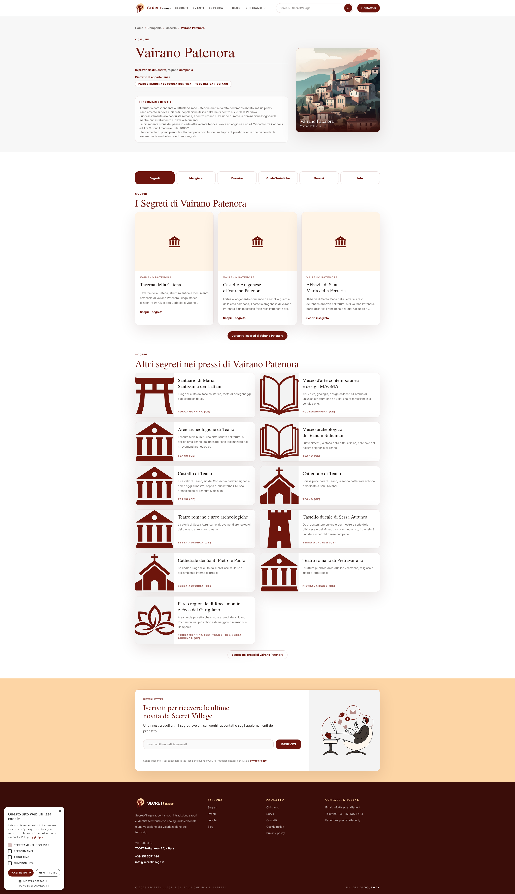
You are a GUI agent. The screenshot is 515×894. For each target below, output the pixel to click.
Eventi (198, 7)
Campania (186, 70)
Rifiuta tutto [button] (48, 872)
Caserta (160, 70)
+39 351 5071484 (147, 856)
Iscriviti (288, 744)
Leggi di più (36, 837)
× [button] (59, 811)
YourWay (372, 887)
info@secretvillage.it (149, 862)
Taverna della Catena (160, 284)
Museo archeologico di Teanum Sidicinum (324, 432)
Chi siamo (253, 7)
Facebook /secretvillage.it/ (342, 820)
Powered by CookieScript (34, 885)
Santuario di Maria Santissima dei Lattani (199, 383)
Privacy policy (275, 833)
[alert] (34, 848)
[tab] (155, 177)
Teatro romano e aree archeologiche (213, 516)
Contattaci (368, 8)
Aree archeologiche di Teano (206, 429)
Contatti (271, 820)
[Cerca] (348, 8)
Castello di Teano (195, 473)
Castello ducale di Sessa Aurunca (335, 516)
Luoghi (212, 820)
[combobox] (310, 8)
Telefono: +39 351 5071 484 (344, 813)
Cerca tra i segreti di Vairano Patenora (257, 335)
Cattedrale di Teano (322, 473)
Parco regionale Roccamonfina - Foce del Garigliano (183, 83)
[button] (34, 881)
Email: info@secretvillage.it (342, 807)
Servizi (270, 813)
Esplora (216, 7)
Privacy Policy (258, 760)
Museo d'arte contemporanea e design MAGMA (331, 383)
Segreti (181, 7)
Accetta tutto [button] (21, 872)
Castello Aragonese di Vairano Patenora (242, 287)
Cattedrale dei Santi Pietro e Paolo (211, 560)
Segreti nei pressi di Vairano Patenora (257, 654)
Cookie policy (275, 826)
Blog (236, 7)
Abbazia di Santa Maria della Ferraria (326, 287)
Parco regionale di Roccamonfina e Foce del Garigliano (210, 606)
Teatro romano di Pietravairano (333, 560)
